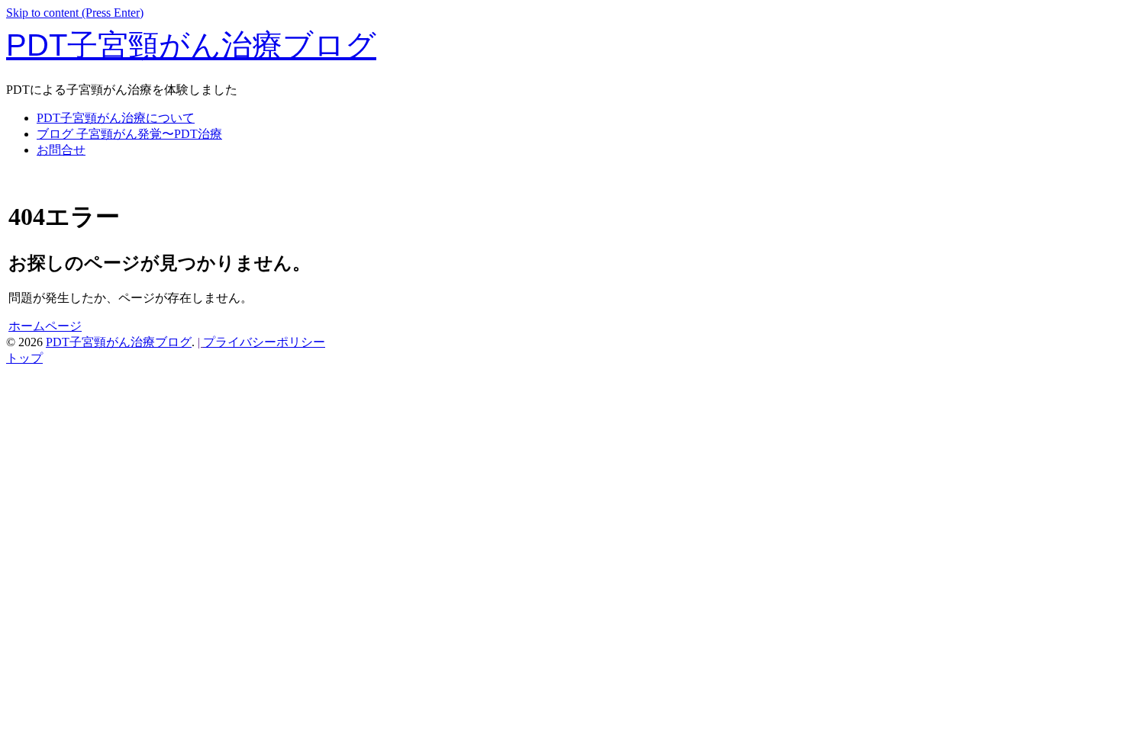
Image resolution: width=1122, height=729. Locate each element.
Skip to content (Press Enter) (74, 12)
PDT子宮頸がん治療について (116, 117)
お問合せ (61, 149)
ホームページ (45, 326)
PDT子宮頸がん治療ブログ (191, 45)
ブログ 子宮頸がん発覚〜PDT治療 (129, 133)
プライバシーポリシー (264, 342)
